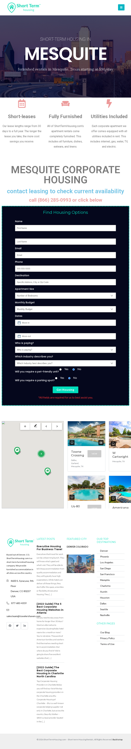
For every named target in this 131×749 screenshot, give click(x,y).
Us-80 (75, 506)
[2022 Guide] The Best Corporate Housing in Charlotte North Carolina (50, 672)
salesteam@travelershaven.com (23, 616)
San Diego (105, 568)
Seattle (104, 609)
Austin (103, 591)
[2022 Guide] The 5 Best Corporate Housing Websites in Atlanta (50, 608)
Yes (66, 369)
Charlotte (105, 585)
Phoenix (104, 556)
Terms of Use (107, 644)
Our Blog (105, 632)
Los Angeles (106, 562)
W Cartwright (120, 454)
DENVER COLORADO (77, 546)
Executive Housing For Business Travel (49, 548)
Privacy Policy (107, 638)
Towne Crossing (77, 453)
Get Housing (65, 389)
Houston (105, 597)
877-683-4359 (19, 603)
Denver (104, 550)
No (79, 369)
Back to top (117, 739)
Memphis (105, 580)
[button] (48, 471)
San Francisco (107, 574)
